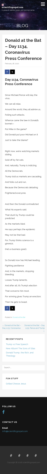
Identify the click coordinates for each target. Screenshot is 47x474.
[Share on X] (12, 72)
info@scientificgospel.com (15, 431)
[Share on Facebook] (7, 72)
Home (11, 456)
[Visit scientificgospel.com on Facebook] (3, 413)
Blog (36, 456)
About (19, 456)
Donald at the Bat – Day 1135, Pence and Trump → (34, 328)
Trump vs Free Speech (17, 344)
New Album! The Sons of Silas (20, 348)
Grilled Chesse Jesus (16, 383)
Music (27, 456)
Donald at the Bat (19, 317)
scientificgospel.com (12, 7)
